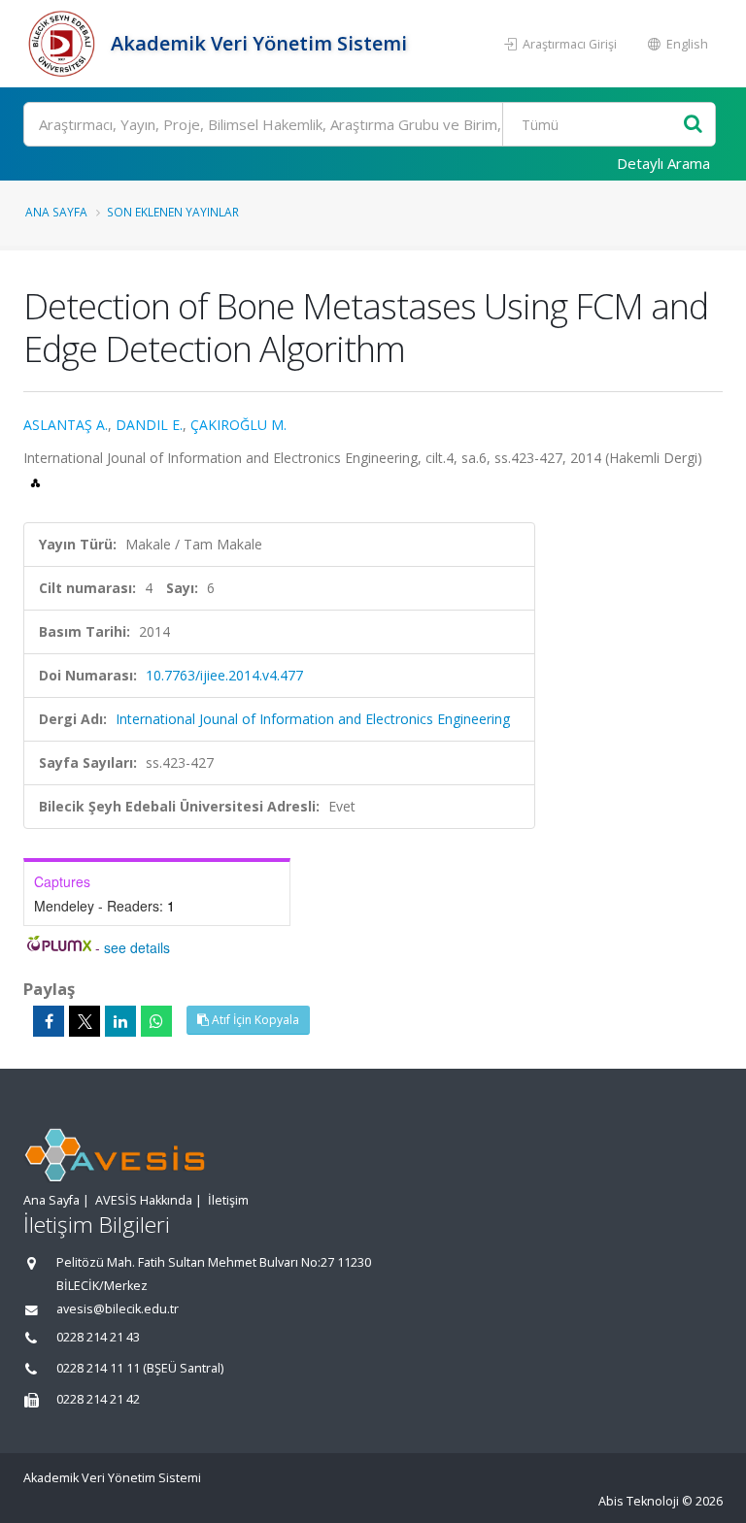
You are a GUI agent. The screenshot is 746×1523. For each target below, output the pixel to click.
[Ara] (693, 125)
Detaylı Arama (663, 163)
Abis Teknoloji (638, 1501)
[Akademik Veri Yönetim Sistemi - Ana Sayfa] (64, 43)
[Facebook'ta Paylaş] (48, 1021)
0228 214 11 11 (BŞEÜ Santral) (139, 1368)
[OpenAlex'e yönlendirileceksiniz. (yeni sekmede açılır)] (35, 481)
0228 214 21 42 (98, 1399)
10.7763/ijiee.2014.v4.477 (224, 675)
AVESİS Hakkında (143, 1200)
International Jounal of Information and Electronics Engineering (313, 719)
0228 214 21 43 (98, 1337)
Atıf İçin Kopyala (254, 1019)
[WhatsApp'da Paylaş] (156, 1021)
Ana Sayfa (56, 211)
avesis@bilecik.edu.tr (117, 1309)
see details (137, 947)
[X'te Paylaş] (84, 1021)
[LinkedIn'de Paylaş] (120, 1021)
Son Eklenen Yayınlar (173, 211)
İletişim (228, 1200)
